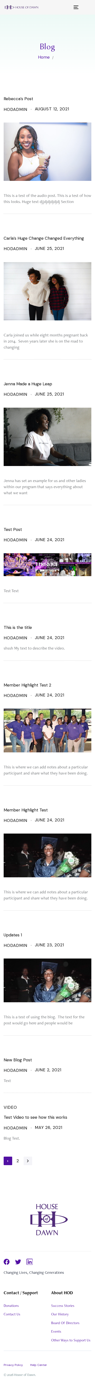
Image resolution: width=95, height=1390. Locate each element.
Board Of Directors (65, 1322)
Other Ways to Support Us (70, 1340)
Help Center (38, 1365)
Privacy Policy (13, 1365)
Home (44, 57)
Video (10, 1107)
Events (56, 1331)
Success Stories (62, 1305)
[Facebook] (7, 1262)
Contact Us (12, 1314)
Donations (11, 1305)
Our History (60, 1314)
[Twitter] (18, 1262)
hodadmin (15, 109)
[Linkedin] (30, 1262)
